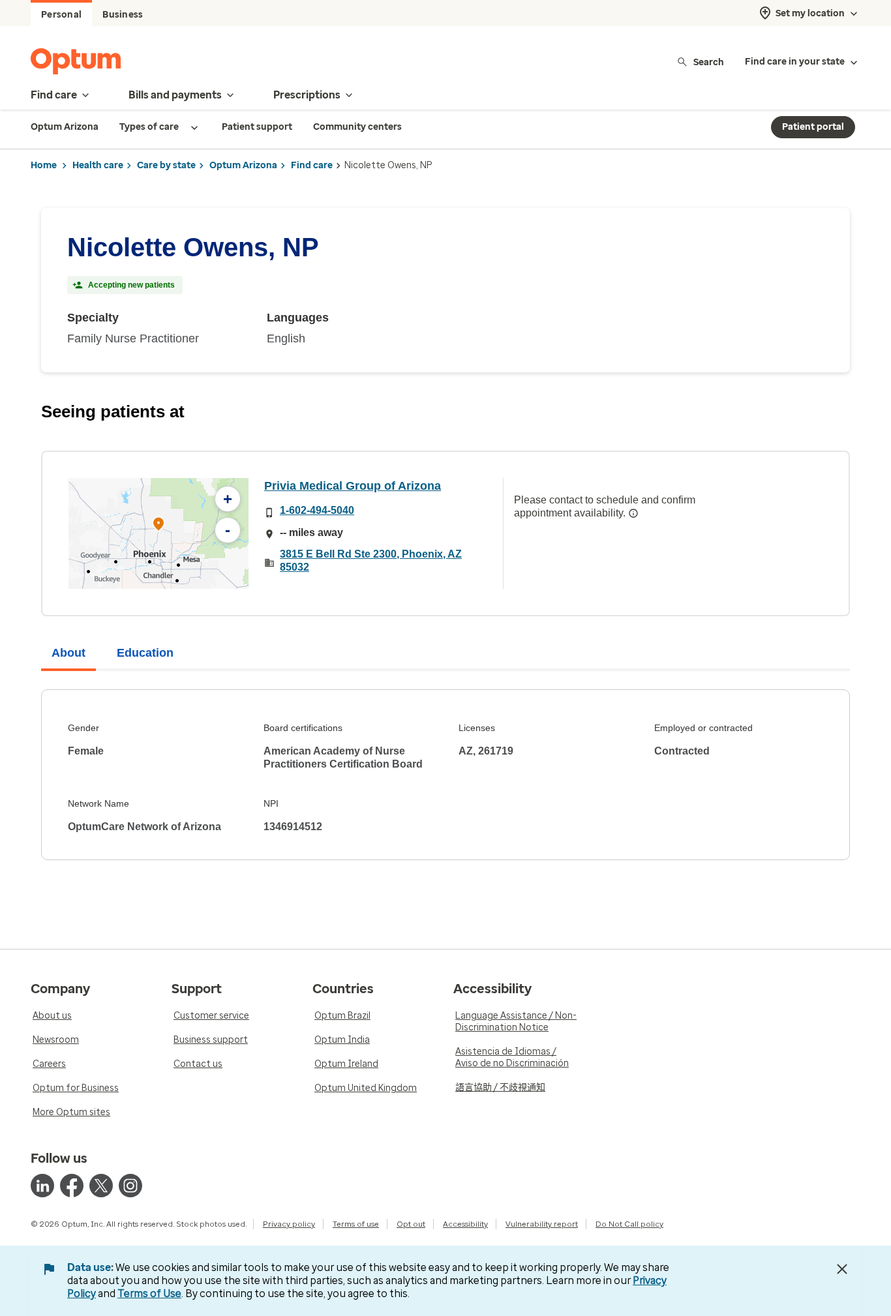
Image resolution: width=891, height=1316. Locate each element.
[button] (158, 525)
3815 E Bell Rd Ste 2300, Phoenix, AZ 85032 (371, 560)
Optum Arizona (243, 165)
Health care (97, 165)
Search (708, 61)
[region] (158, 533)
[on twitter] (101, 1185)
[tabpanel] (445, 774)
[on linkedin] (42, 1185)
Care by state (166, 165)
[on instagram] (130, 1185)
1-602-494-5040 (317, 510)
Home (44, 165)
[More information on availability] (633, 513)
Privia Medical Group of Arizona (352, 485)
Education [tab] (145, 652)
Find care (312, 165)
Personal (61, 14)
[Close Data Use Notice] (842, 1269)
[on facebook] (71, 1185)
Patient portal (813, 126)
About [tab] (68, 652)
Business (122, 14)
